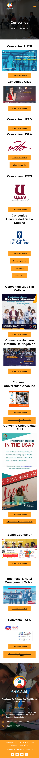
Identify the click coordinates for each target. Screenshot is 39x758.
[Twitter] (17, 754)
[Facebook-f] (12, 754)
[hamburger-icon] (34, 6)
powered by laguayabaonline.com (19, 749)
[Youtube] (22, 754)
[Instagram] (26, 754)
